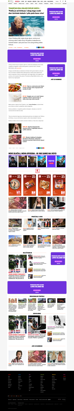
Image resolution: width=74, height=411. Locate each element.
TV (29, 382)
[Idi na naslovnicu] (11, 2)
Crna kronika (9, 379)
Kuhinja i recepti (21, 3)
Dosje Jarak (9, 385)
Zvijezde (30, 376)
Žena (38, 1)
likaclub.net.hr (20, 405)
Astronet (53, 376)
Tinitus (17, 148)
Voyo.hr (16, 404)
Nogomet (19, 376)
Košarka (19, 382)
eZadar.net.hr (56, 404)
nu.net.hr (61, 404)
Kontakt (37, 399)
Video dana (53, 388)
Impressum (10, 399)
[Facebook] (37, 47)
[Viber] (42, 47)
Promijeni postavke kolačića (43, 399)
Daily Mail (19, 68)
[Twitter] (38, 47)
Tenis (19, 384)
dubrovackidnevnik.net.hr (49, 404)
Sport (22, 1)
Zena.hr (12, 404)
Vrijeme (9, 387)
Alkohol (10, 148)
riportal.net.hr (42, 404)
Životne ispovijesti (58, 3)
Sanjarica (64, 379)
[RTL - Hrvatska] (59, 399)
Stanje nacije (10, 384)
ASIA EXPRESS (50, 1)
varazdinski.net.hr (36, 404)
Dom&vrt (15, 3)
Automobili (64, 3)
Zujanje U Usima (21, 148)
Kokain (14, 148)
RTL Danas (9, 381)
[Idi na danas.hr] (17, 1)
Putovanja (40, 3)
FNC (18, 387)
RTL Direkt (9, 382)
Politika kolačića (25, 399)
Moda (36, 3)
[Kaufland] (37, 171)
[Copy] (43, 47)
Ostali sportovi (20, 385)
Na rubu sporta (20, 381)
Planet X (53, 384)
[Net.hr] (64, 399)
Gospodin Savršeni (31, 387)
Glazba (30, 379)
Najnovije (64, 378)
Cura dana (53, 377)
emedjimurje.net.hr (21, 404)
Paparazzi (30, 381)
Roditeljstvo (46, 3)
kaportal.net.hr (31, 404)
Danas (9, 374)
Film (29, 377)
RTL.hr (9, 404)
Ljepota (27, 3)
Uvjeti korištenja (19, 399)
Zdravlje (51, 3)
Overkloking (53, 382)
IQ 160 (45, 1)
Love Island (30, 384)
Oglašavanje (14, 399)
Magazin (30, 1)
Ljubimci (32, 3)
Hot (26, 1)
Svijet (9, 377)
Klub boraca (19, 379)
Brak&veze (10, 3)
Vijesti (9, 376)
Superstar (30, 385)
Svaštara (53, 385)
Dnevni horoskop (54, 379)
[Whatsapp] (40, 47)
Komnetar (53, 381)
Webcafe (34, 1)
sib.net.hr (26, 404)
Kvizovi (53, 387)
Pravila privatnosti (32, 399)
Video (64, 376)
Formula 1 (19, 388)
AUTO (42, 1)
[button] (10, 157)
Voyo (29, 390)
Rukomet (19, 377)
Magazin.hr (20, 47)
